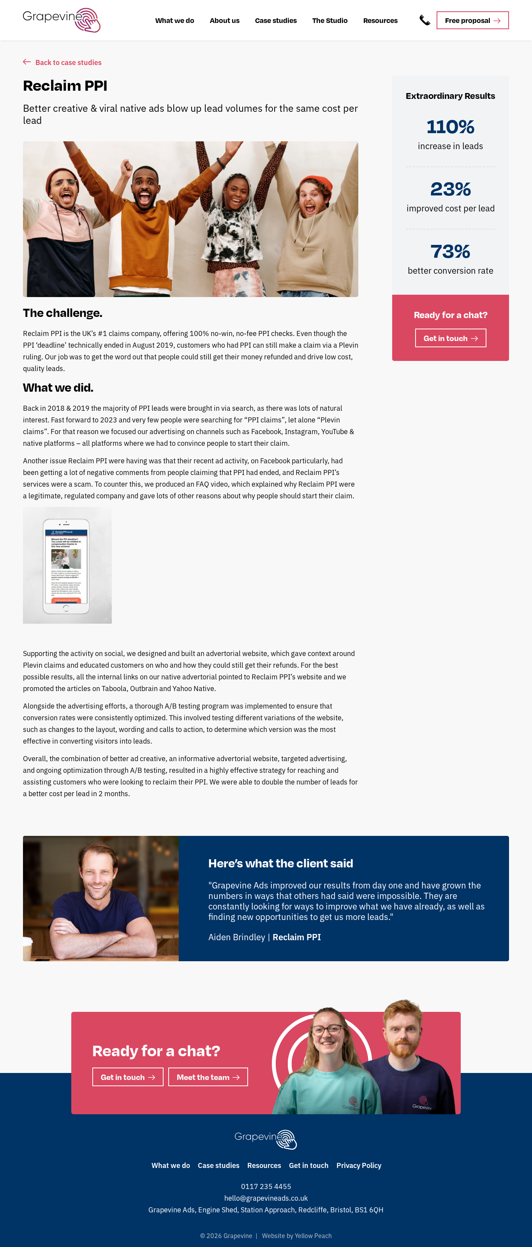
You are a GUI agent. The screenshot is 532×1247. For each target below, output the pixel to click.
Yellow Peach (312, 1235)
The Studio (330, 20)
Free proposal (467, 20)
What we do (174, 20)
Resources (380, 20)
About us (225, 20)
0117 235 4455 (266, 1186)
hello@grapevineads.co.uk (266, 1197)
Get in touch (446, 338)
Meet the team (203, 1077)
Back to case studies (68, 62)
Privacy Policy (358, 1165)
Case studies (276, 20)
